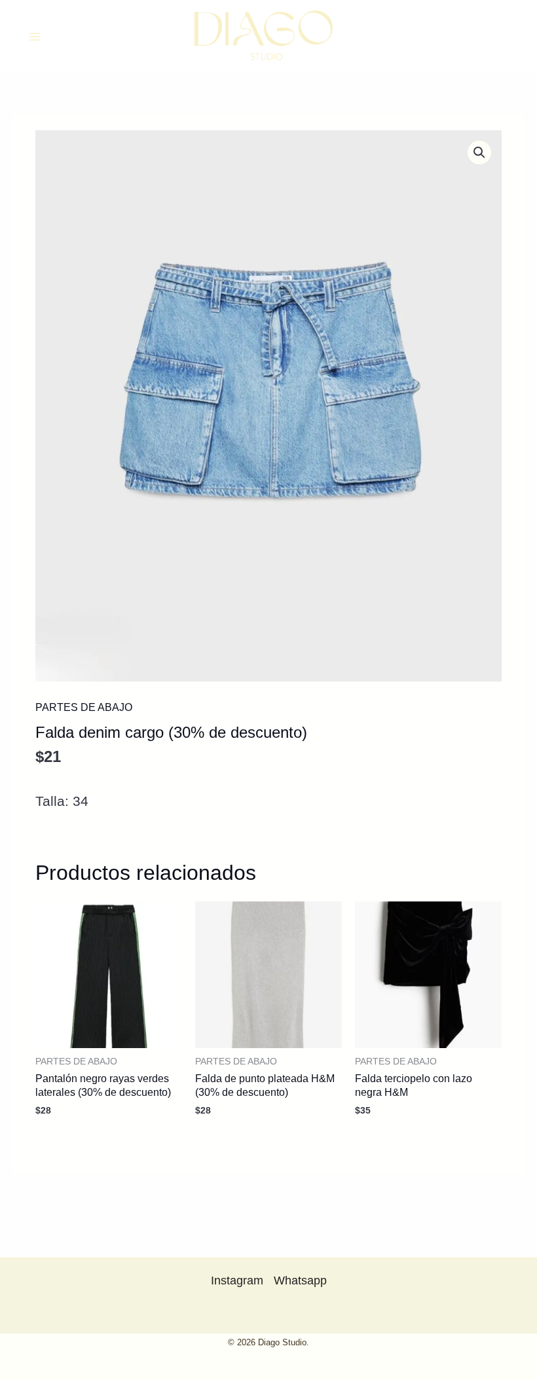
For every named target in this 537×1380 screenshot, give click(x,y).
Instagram (237, 1280)
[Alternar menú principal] (34, 36)
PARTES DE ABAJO (83, 707)
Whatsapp (300, 1280)
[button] (479, 152)
